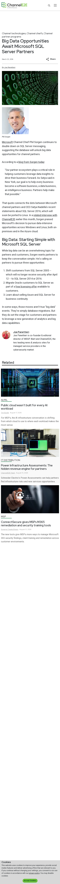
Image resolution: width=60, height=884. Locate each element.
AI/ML (4, 400)
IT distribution (10, 460)
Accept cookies (30, 880)
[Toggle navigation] (55, 5)
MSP (3, 516)
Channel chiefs (35, 33)
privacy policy (34, 873)
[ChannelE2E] (14, 5)
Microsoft (7, 142)
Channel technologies (14, 33)
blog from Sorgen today (31, 162)
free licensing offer (26, 286)
